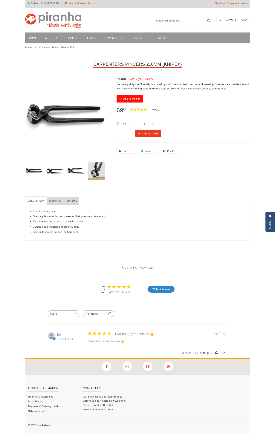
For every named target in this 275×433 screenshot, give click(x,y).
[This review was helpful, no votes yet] (216, 353)
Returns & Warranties (40, 396)
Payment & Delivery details (44, 406)
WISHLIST (164, 38)
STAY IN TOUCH (114, 38)
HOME (33, 38)
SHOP (71, 38)
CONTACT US (140, 38)
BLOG (89, 38)
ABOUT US (51, 38)
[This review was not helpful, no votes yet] (223, 353)
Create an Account (237, 3)
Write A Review (161, 289)
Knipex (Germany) (140, 79)
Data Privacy (35, 401)
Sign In (218, 3)
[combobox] (64, 313)
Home (28, 47)
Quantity (121, 123)
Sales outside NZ (38, 411)
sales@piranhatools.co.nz (82, 3)
